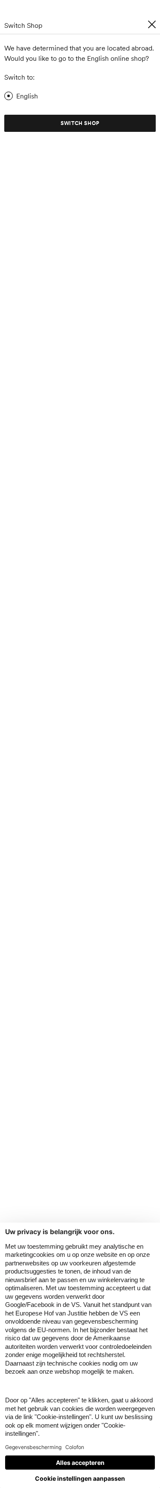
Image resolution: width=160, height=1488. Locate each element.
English (27, 96)
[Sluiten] (152, 24)
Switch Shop (80, 123)
